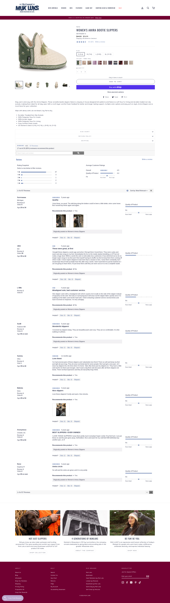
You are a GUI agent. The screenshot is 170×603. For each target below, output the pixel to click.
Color (83, 58)
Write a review (100, 42)
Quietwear (89, 575)
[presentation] (61, 221)
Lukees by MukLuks (92, 581)
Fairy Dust (84, 62)
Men (71, 8)
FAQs (52, 584)
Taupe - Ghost (126, 62)
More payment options (115, 92)
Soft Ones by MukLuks (93, 589)
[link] (85, 42)
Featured (79, 8)
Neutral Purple (105, 62)
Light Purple (94, 62)
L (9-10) (98, 54)
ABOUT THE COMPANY (85, 550)
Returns (53, 581)
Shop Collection (38, 552)
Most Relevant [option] (141, 190)
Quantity (80, 68)
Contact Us (54, 575)
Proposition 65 (19, 589)
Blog (16, 575)
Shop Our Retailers (21, 581)
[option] (85, 18)
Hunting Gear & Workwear (105, 8)
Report (76, 237)
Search (53, 572)
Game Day (89, 8)
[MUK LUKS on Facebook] (127, 582)
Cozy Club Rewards (21, 592)
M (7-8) (89, 54)
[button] (20, 146)
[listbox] (141, 191)
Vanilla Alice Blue (131, 62)
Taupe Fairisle (89, 62)
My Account (54, 586)
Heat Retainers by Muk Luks (95, 578)
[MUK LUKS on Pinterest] (135, 582)
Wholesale (18, 578)
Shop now (132, 550)
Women (63, 8)
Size (78, 50)
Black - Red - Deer (120, 62)
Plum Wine (100, 62)
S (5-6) (80, 54)
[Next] (68, 86)
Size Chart (85, 131)
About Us (18, 572)
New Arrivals (53, 8)
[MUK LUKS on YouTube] (131, 582)
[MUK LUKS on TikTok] (140, 582)
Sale (120, 8)
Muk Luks (89, 572)
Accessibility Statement (58, 589)
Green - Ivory (79, 62)
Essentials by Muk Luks (93, 584)
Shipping (79, 38)
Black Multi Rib (110, 62)
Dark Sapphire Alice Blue (115, 62)
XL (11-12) (108, 54)
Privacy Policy (19, 586)
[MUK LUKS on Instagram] (123, 582)
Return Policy (85, 136)
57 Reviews (34, 146)
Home (78, 27)
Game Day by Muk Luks (93, 586)
